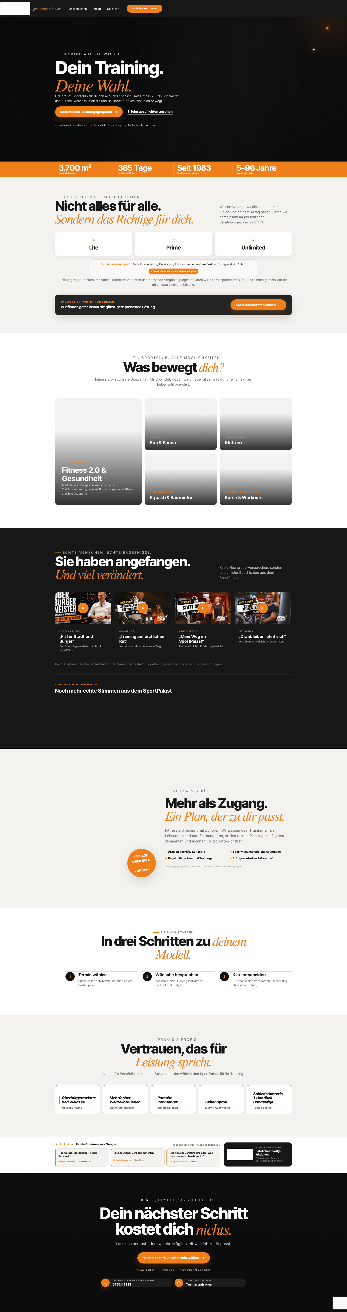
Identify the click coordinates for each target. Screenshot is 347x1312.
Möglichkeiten (77, 8)
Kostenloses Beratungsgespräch (88, 112)
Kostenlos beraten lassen (258, 305)
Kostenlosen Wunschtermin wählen (174, 1258)
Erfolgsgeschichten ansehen (150, 111)
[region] (173, 626)
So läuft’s (113, 8)
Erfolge (97, 8)
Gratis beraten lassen (144, 8)
